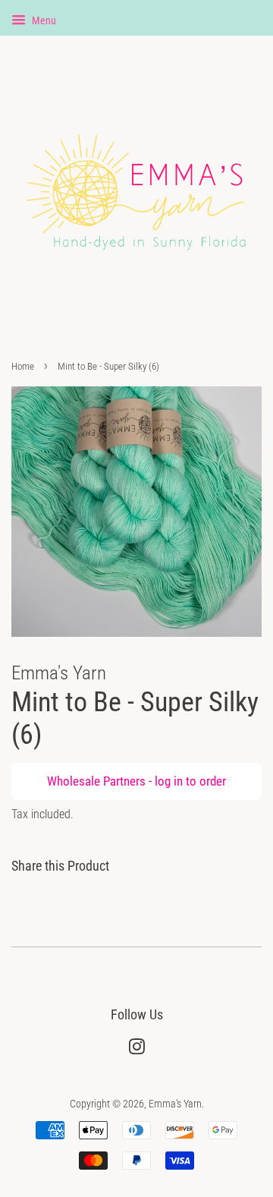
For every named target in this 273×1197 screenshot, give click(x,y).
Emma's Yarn (175, 1104)
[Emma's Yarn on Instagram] (136, 1050)
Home (22, 366)
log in (169, 781)
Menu (43, 20)
